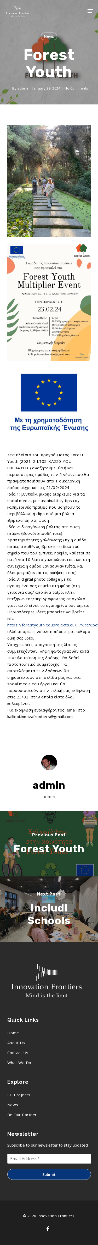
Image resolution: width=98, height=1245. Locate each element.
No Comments (76, 88)
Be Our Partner (22, 1114)
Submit (49, 1174)
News (49, 36)
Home (13, 1032)
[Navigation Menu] (90, 11)
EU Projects (19, 1094)
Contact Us (17, 1052)
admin (23, 88)
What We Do (19, 1062)
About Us (16, 1042)
